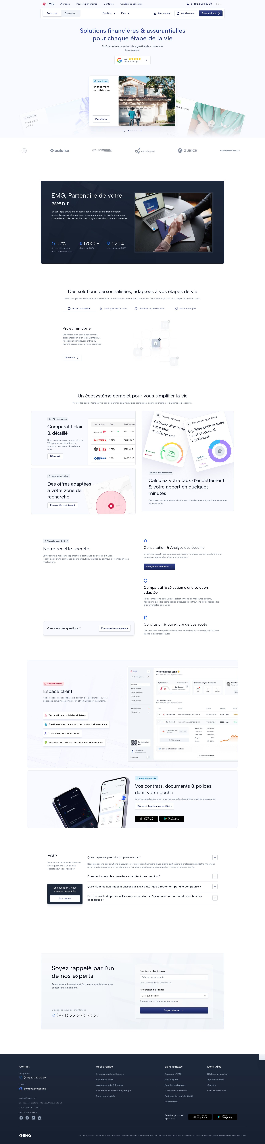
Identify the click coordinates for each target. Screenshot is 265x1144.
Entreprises (71, 13)
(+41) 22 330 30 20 (35, 1077)
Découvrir (70, 357)
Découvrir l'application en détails (155, 806)
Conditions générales (131, 4)
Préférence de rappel (152, 989)
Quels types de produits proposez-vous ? (114, 857)
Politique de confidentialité (179, 1096)
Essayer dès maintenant (62, 505)
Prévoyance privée (105, 1096)
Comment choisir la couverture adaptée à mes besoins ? (123, 876)
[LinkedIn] (33, 1118)
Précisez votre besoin (152, 971)
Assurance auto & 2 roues (109, 1085)
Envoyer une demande (157, 566)
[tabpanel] (132, 343)
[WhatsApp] (39, 1118)
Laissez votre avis (216, 1090)
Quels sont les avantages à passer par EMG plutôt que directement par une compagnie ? (144, 886)
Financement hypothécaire (110, 1074)
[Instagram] (21, 1118)
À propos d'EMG (173, 1074)
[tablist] (132, 308)
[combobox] (174, 977)
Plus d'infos (102, 120)
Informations (172, 1101)
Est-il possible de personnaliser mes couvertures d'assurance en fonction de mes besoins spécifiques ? (144, 897)
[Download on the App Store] (146, 819)
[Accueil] (48, 4)
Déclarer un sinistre (217, 1074)
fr (217, 4)
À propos (65, 4)
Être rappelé (65, 898)
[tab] (79, 308)
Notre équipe (171, 1079)
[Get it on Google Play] (171, 819)
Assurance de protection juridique (113, 1090)
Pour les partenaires (87, 4)
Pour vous (52, 13)
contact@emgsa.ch (35, 1088)
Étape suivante (172, 1010)
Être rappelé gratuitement (114, 628)
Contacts (109, 4)
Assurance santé (104, 1079)
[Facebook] (27, 1118)
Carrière (211, 1085)
